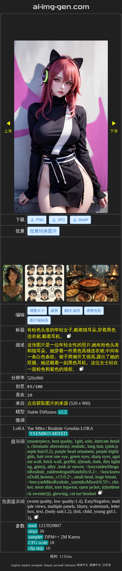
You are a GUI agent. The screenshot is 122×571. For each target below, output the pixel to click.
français (48, 565)
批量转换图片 (43, 231)
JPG (61, 220)
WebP (84, 220)
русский (58, 565)
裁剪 (54, 310)
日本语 (106, 564)
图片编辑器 (39, 320)
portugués (37, 565)
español (26, 565)
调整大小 (37, 310)
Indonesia (70, 565)
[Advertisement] (61, 28)
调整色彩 (94, 310)
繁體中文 (95, 564)
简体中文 (82, 564)
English (15, 565)
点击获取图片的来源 (47, 403)
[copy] (69, 336)
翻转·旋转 (72, 310)
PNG (40, 220)
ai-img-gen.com (61, 7)
